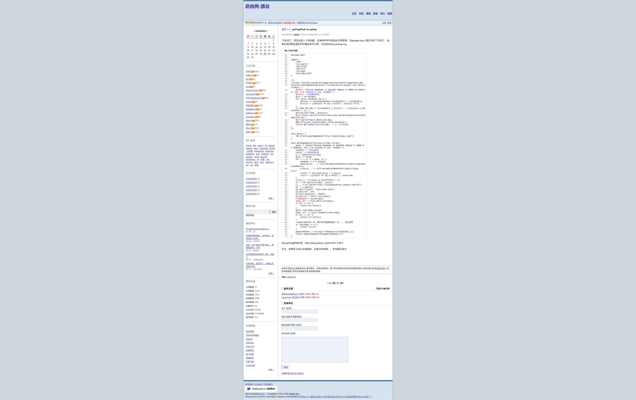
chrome (249, 162)
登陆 (390, 23)
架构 (257, 165)
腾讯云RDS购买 (275, 23)
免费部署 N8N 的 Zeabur (307, 23)
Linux (248, 101)
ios (247, 165)
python (249, 75)
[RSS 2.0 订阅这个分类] (252, 71)
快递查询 (250, 350)
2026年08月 (251, 179)
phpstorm (269, 151)
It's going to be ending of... (257, 229)
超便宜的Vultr (289, 23)
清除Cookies (315, 397)
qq (258, 159)
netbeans (269, 162)
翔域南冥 (250, 358)
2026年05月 (251, 186)
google (249, 148)
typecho (263, 157)
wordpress (250, 159)
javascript (264, 148)
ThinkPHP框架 (252, 335)
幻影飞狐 (250, 361)
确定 (274, 212)
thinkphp (265, 154)
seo (267, 159)
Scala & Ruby (252, 90)
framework (259, 151)
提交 (286, 367)
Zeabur (249, 339)
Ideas (248, 120)
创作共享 (293, 268)
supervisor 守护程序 (290, 297)
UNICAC (250, 343)
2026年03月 (251, 194)
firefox (272, 148)
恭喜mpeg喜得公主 (290, 294)
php (254, 145)
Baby (248, 132)
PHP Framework (253, 98)
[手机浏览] (246, 23)
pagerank (291, 277)
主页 (354, 13)
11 (257, 47)
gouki (296, 34)
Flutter (249, 83)
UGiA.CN (250, 346)
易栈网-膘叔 (257, 6)
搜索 (368, 13)
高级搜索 (250, 215)
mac (258, 154)
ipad (262, 162)
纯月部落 (250, 331)
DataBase (250, 109)
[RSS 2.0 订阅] (250, 23)
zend (256, 157)
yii (266, 145)
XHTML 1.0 (304, 397)
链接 (389, 13)
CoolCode (250, 365)
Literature (250, 117)
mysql (248, 145)
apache (249, 157)
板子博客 (250, 354)
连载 (263, 159)
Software (250, 113)
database (250, 154)
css (251, 165)
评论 (382, 13)
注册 (384, 23)
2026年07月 (251, 182)
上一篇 (332, 283)
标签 (375, 13)
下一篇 (340, 283)
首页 (284, 29)
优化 (256, 162)
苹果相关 (250, 105)
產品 (248, 124)
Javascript (250, 94)
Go (247, 79)
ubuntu (271, 145)
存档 (361, 13)
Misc (248, 128)
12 (261, 47)
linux (256, 148)
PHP (248, 71)
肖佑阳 (250, 151)
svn (272, 154)
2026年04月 (251, 190)
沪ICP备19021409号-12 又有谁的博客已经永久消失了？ (347, 397)
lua (247, 86)
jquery (260, 145)
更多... (271, 198)
